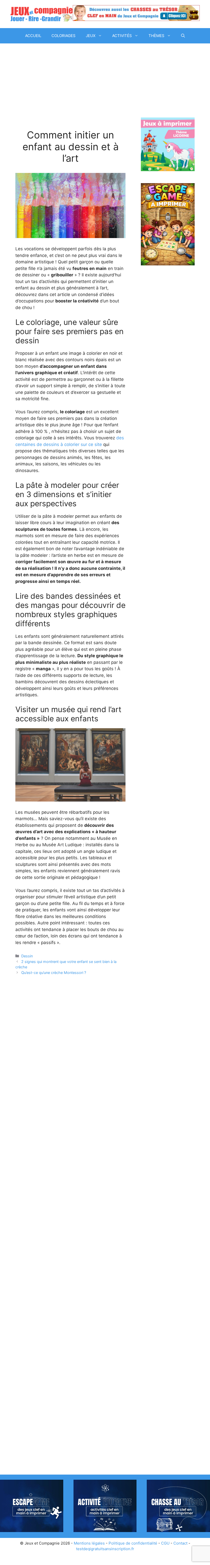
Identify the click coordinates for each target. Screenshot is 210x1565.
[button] (183, 35)
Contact (180, 1543)
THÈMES (156, 35)
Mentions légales (89, 1543)
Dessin (27, 956)
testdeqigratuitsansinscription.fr (105, 1548)
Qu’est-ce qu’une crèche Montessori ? (53, 972)
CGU (165, 1543)
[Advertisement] (70, 91)
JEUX (91, 35)
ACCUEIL (33, 35)
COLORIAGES (63, 35)
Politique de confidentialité (133, 1543)
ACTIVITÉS (122, 35)
